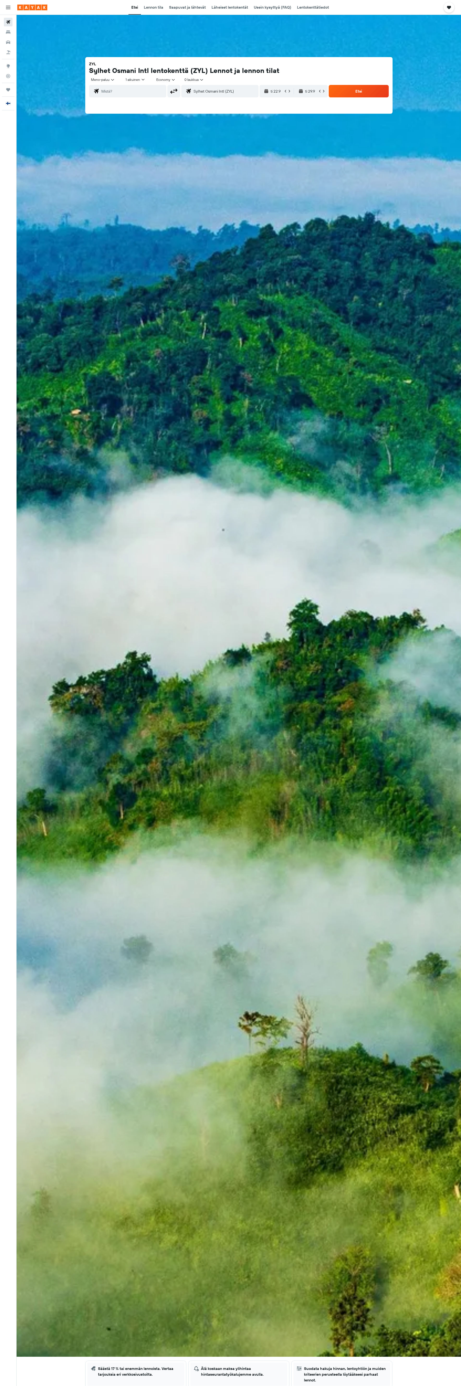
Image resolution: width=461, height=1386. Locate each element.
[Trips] (8, 90)
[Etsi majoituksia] (8, 32)
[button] (8, 7)
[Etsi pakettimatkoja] (8, 52)
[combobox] (103, 79)
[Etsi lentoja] (8, 22)
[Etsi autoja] (8, 42)
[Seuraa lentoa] (8, 76)
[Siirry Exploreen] (8, 66)
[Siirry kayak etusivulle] (32, 7)
